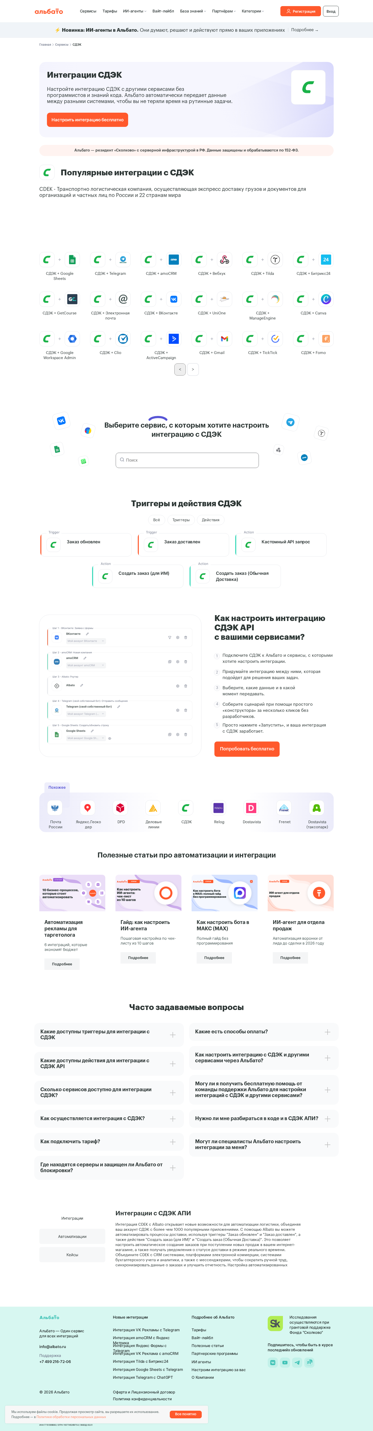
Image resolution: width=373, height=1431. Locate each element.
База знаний (191, 11)
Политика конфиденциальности (142, 1398)
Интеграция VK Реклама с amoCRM (145, 1353)
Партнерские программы (215, 1353)
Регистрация (304, 11)
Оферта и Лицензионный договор (144, 1392)
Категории (251, 11)
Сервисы (88, 11)
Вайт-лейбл (163, 11)
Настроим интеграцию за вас (219, 1369)
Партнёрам (222, 11)
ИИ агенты (201, 1361)
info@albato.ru (52, 1346)
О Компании (203, 1377)
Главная (45, 44)
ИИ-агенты (133, 11)
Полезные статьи (208, 1345)
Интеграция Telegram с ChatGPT (143, 1377)
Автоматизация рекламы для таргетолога (63, 929)
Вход (331, 11)
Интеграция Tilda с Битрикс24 (140, 1361)
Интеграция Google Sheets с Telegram (148, 1369)
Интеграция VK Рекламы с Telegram (146, 1329)
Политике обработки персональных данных (71, 1417)
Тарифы (110, 11)
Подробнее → (305, 30)
